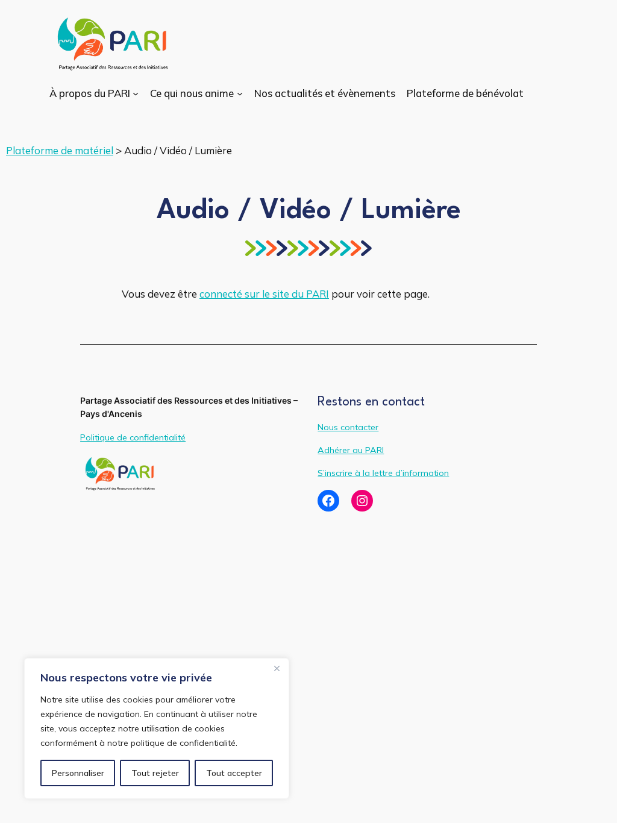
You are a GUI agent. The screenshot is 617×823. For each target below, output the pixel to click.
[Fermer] (276, 668)
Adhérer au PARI (351, 450)
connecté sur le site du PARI (264, 293)
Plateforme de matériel (59, 150)
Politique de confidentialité (133, 437)
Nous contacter (348, 427)
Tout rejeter (155, 773)
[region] (156, 728)
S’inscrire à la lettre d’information (383, 473)
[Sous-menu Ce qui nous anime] (240, 93)
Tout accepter (234, 773)
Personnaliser (78, 773)
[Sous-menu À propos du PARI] (136, 93)
